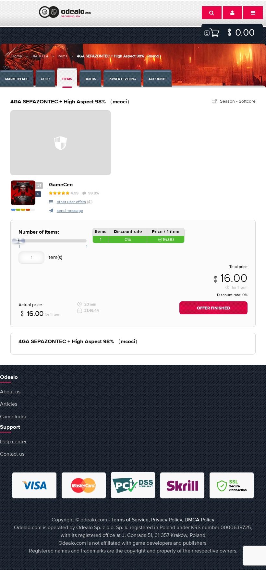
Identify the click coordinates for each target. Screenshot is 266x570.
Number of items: (38, 232)
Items (62, 56)
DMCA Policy (199, 519)
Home (16, 56)
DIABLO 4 (39, 56)
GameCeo (61, 184)
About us (10, 391)
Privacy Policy (166, 519)
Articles (8, 404)
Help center (13, 441)
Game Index (13, 416)
